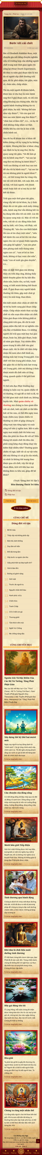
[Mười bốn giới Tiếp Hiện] (21, 830)
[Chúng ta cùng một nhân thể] (21, 1095)
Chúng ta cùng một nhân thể (19, 1110)
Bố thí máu (11, 530)
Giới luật (12, 579)
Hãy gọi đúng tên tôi (15, 1005)
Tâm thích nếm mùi (16, 623)
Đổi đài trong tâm (13, 552)
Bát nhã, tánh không (15, 541)
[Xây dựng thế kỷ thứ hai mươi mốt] (21, 722)
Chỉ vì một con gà (15, 612)
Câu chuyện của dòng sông (18, 792)
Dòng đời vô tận (14, 490)
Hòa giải (8, 1058)
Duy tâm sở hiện (13, 546)
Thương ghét (14, 617)
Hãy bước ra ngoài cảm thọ (17, 557)
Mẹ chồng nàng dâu (16, 634)
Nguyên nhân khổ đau (17, 590)
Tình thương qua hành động (19, 897)
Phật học (16, 14)
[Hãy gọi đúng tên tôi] (21, 990)
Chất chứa (13, 601)
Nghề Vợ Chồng (15, 628)
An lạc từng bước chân (14, 759)
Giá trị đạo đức (13, 568)
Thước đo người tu (16, 584)
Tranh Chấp (13, 606)
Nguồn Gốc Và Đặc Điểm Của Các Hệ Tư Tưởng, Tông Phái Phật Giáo (19, 681)
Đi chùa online (22, 508)
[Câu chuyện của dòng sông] (21, 777)
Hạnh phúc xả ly (15, 595)
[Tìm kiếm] (21, 1151)
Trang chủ (7, 14)
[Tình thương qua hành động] (21, 882)
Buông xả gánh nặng (15, 574)
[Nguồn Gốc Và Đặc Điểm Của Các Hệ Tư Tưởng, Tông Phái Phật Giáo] (21, 662)
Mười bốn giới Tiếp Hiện (17, 845)
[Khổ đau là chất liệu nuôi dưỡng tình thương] (21, 934)
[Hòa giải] (21, 1042)
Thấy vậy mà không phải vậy (18, 535)
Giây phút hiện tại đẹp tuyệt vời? (19, 563)
